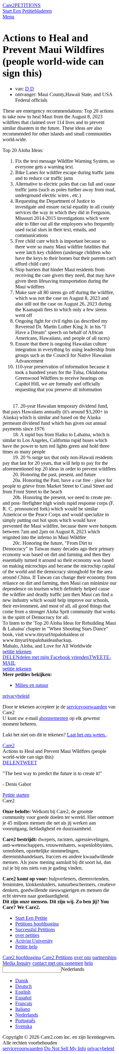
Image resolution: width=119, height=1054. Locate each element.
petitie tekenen (17, 651)
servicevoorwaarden (87, 706)
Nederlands (72, 969)
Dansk (21, 980)
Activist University (34, 941)
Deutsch (23, 986)
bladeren (43, 11)
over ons (82, 957)
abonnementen (53, 718)
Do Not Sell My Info (65, 1048)
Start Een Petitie (19, 11)
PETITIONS (28, 5)
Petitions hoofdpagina (37, 923)
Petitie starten (16, 795)
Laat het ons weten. (86, 734)
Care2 (9, 5)
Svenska (23, 1026)
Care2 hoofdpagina (22, 957)
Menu (8, 16)
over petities (27, 935)
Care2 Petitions (57, 957)
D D (29, 88)
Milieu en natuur (31, 685)
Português (25, 1020)
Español (23, 997)
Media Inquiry (17, 963)
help (88, 963)
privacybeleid (16, 696)
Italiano (22, 1009)
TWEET (97, 657)
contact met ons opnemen (57, 963)
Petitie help (26, 946)
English (22, 992)
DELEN (11, 762)
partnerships (104, 957)
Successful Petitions (35, 929)
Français (23, 1003)
